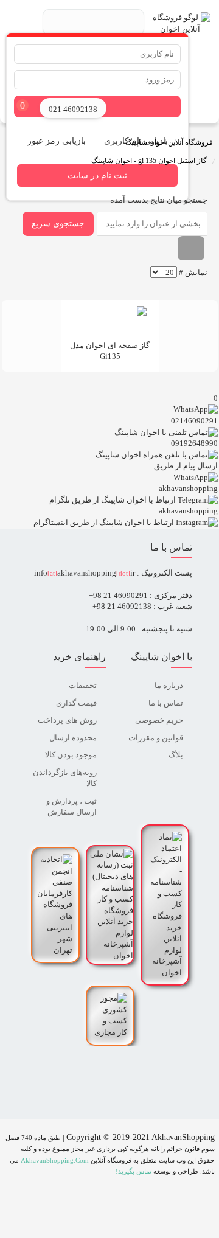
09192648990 (194, 443)
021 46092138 (73, 109)
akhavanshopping (188, 488)
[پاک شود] (191, 248)
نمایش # (193, 272)
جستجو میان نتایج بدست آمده (157, 199)
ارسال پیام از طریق (186, 465)
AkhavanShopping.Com (55, 1160)
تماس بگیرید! (133, 1171)
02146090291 (194, 420)
